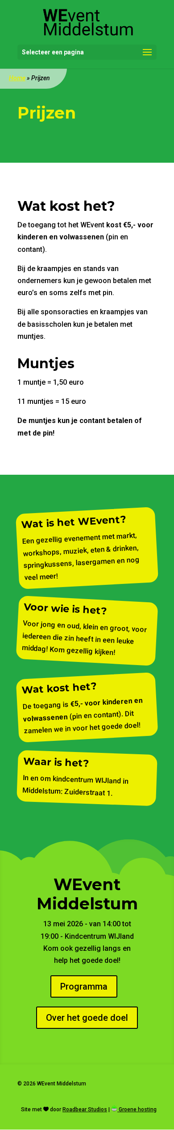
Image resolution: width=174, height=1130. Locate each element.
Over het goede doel (87, 1017)
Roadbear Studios (84, 1109)
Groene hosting (137, 1109)
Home (17, 78)
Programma (84, 986)
